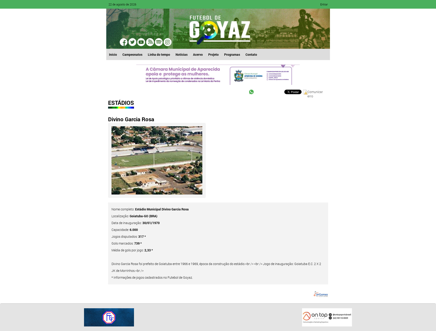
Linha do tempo (159, 54)
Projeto (213, 54)
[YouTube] (141, 42)
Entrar (324, 4)
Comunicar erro (315, 92)
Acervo (198, 54)
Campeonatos (132, 54)
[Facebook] (124, 42)
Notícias (182, 54)
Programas (232, 54)
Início (113, 54)
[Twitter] (132, 42)
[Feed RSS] (158, 42)
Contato (251, 54)
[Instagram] (167, 42)
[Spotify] (150, 42)
